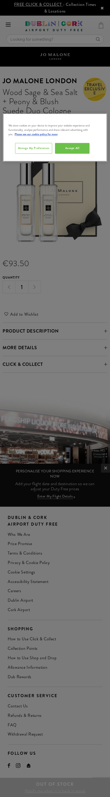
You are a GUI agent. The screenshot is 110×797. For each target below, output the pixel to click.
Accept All (72, 148)
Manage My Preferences (33, 148)
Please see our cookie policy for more (36, 134)
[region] (55, 137)
